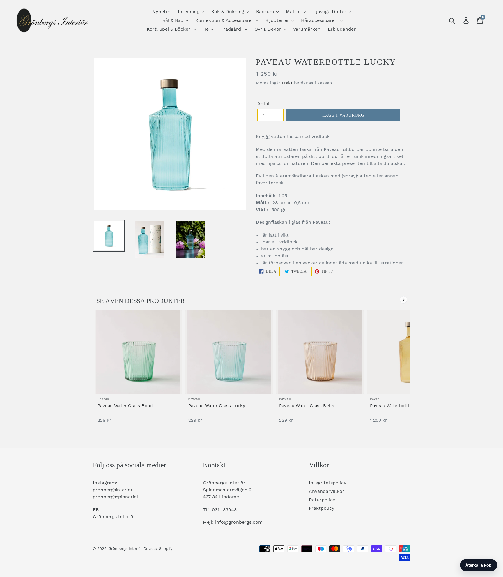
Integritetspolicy (327, 483)
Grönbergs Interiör (125, 548)
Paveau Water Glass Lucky (216, 405)
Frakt (287, 83)
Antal (263, 103)
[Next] (403, 300)
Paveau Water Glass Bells (306, 405)
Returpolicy (322, 499)
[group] (138, 369)
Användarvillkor (326, 491)
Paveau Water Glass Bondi (126, 405)
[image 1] (138, 352)
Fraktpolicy (321, 508)
